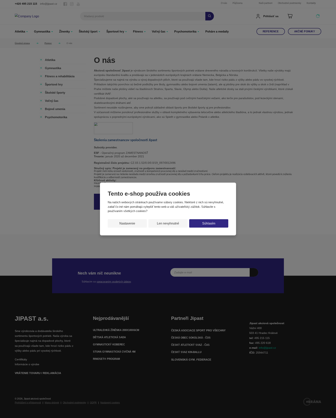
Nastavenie (127, 223)
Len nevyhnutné (168, 223)
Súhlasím (208, 223)
